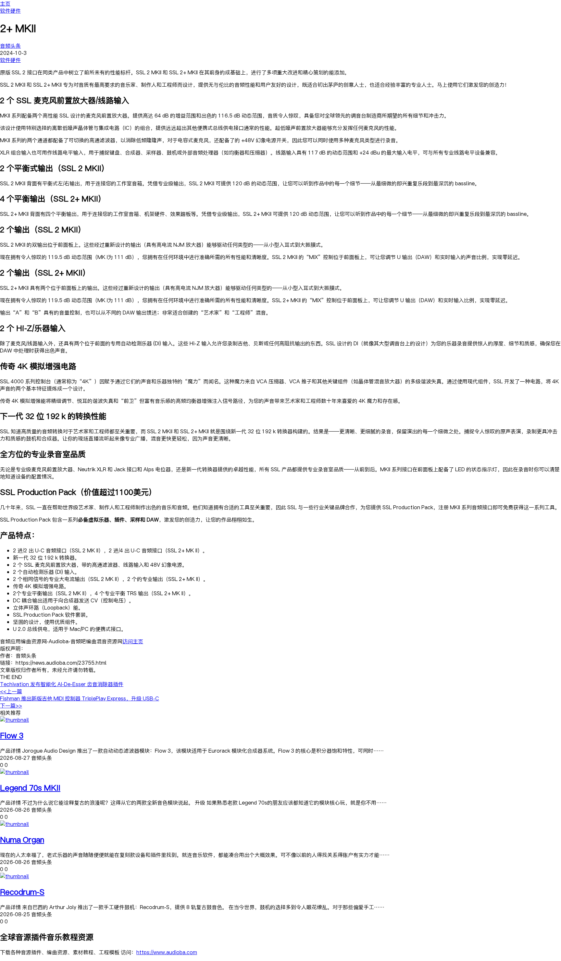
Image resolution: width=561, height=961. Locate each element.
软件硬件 (10, 10)
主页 (5, 3)
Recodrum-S (22, 891)
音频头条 (10, 45)
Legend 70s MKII (30, 787)
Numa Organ (22, 839)
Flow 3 (11, 735)
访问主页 (132, 641)
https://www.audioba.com (166, 952)
